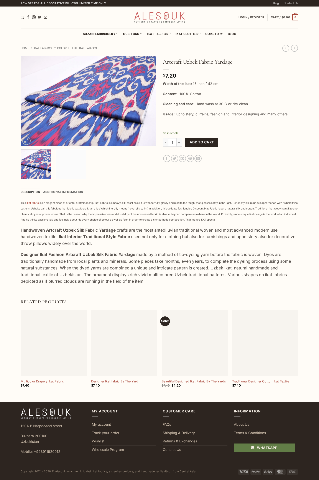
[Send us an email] (45, 17)
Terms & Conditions (250, 433)
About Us (241, 424)
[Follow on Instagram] (34, 17)
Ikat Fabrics (157, 34)
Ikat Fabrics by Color (50, 48)
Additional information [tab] (63, 192)
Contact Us (291, 3)
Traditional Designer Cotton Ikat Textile (260, 381)
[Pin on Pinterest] (190, 158)
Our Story (214, 34)
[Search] (22, 17)
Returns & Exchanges (180, 441)
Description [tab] (30, 192)
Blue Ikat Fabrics (84, 48)
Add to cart (202, 142)
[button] (284, 17)
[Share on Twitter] (174, 158)
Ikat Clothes (187, 34)
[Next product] (285, 48)
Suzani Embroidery (99, 34)
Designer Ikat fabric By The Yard (114, 381)
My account (101, 424)
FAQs (167, 424)
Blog (276, 3)
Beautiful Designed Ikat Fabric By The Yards (194, 381)
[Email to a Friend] (182, 158)
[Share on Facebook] (166, 158)
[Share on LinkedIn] (198, 158)
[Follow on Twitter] (39, 17)
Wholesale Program (108, 449)
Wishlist (98, 441)
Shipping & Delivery (179, 433)
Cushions (131, 34)
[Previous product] (294, 48)
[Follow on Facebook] (28, 17)
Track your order (105, 433)
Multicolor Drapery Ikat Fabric (42, 381)
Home (25, 48)
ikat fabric (32, 202)
